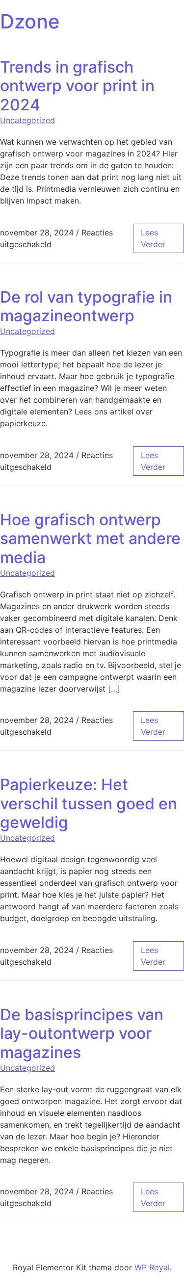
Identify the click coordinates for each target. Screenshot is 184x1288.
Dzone (30, 21)
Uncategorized (27, 120)
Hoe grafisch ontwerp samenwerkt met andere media (90, 538)
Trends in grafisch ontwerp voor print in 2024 (77, 85)
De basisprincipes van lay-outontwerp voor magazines (81, 1033)
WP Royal (152, 1267)
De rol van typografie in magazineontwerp (86, 306)
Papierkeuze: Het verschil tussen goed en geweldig (88, 803)
